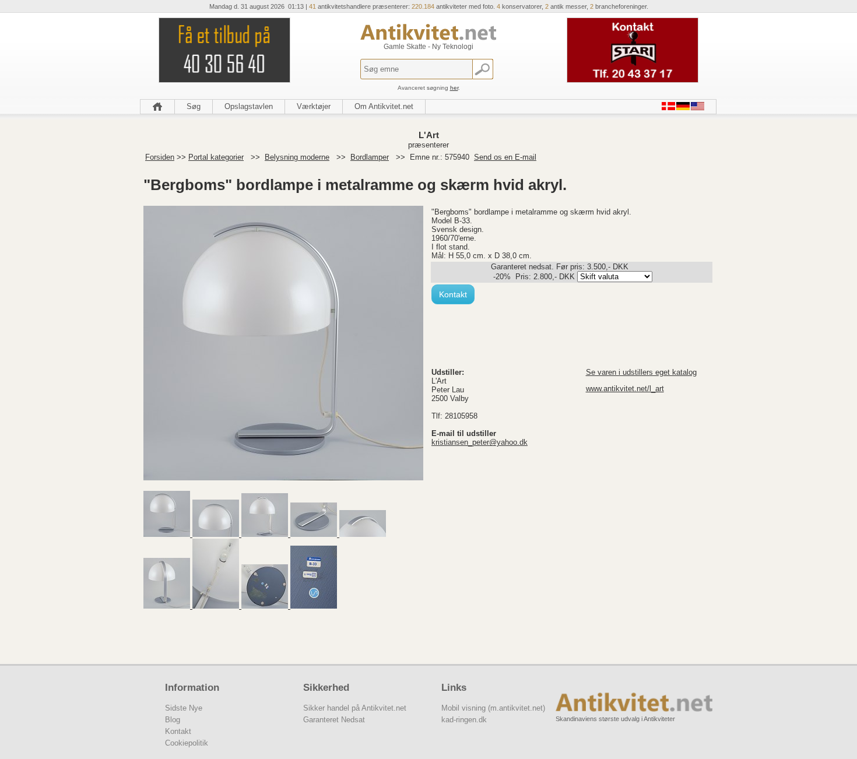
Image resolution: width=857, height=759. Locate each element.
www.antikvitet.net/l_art (625, 388)
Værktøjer (314, 106)
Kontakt (453, 294)
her (454, 88)
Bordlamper (369, 157)
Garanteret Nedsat (334, 719)
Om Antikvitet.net (383, 106)
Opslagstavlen (248, 106)
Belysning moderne (297, 157)
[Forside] (157, 107)
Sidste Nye (183, 708)
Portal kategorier (216, 157)
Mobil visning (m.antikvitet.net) (493, 708)
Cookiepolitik (186, 743)
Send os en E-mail (505, 157)
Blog (172, 719)
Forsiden (159, 157)
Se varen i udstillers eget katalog (641, 372)
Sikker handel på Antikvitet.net (354, 708)
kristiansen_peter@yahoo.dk (479, 442)
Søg (194, 106)
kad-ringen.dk (464, 719)
